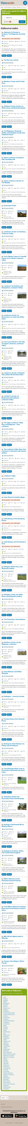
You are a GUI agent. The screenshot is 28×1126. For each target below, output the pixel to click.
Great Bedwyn (6, 1031)
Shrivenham (6, 1066)
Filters (8, 21)
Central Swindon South (9, 1014)
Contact (3, 1104)
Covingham (6, 1022)
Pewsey (5, 1058)
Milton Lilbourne (7, 1052)
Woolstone (6, 1085)
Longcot (5, 1047)
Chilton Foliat (6, 1017)
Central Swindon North (9, 1012)
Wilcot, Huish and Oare (9, 1084)
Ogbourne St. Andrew (8, 1055)
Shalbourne (6, 1065)
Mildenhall (6, 1050)
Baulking (5, 1000)
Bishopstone (6, 1003)
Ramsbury (5, 1062)
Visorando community (6, 1107)
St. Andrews (6, 1071)
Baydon (5, 1001)
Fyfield (4, 1030)
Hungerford (6, 1038)
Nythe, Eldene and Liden (9, 1054)
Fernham (5, 1027)
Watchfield (6, 1079)
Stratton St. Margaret (8, 1074)
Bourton (5, 1006)
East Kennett (6, 1024)
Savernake (5, 1063)
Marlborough (6, 1049)
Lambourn (5, 1043)
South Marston (7, 1068)
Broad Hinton (6, 1008)
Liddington (6, 1044)
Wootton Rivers (7, 1087)
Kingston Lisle (6, 1041)
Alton (4, 997)
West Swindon (6, 1082)
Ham (4, 1033)
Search (22, 22)
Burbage (5, 1009)
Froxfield (5, 1028)
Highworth (6, 1036)
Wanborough (6, 1077)
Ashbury (5, 998)
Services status (9, 1123)
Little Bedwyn (6, 1046)
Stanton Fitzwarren (8, 1073)
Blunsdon (5, 1005)
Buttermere (6, 1011)
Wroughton (6, 1088)
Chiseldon (5, 1019)
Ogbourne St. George (8, 1057)
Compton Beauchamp (8, 1020)
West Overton (6, 1080)
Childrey (5, 1016)
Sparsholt (5, 1069)
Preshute (5, 1060)
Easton (5, 1025)
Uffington (5, 1076)
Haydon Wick (6, 1035)
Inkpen (5, 1039)
